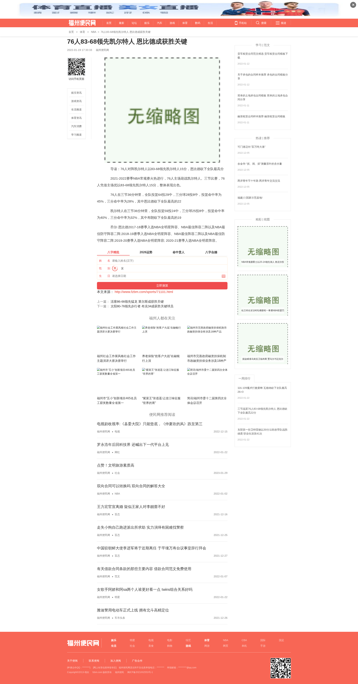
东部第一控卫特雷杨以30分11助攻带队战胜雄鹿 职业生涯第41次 (263, 431)
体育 (185, 22)
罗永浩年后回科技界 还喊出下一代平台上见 (133, 445)
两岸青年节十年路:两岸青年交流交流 (259, 180)
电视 (117, 431)
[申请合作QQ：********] (78, 667)
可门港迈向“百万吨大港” (252, 146)
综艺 (188, 640)
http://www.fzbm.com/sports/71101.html (144, 292)
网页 (225, 645)
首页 (109, 22)
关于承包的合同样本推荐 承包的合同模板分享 (263, 76)
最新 (121, 22)
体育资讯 (76, 117)
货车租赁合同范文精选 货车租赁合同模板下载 (263, 55)
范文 (117, 576)
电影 (169, 640)
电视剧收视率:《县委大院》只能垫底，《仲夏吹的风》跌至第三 (149, 424)
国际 (263, 640)
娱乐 (147, 22)
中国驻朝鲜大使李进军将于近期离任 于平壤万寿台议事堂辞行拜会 (151, 548)
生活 (210, 22)
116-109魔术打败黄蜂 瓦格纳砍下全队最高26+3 (262, 389)
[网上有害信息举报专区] (105, 667)
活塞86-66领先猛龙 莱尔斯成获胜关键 (137, 301)
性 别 (104, 268)
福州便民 (119, 672)
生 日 (104, 275)
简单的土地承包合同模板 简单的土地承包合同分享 (263, 97)
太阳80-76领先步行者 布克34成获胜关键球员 (142, 306)
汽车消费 (76, 126)
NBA (93, 31)
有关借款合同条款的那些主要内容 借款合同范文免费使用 (144, 569)
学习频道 (76, 134)
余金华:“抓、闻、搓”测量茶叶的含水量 (260, 163)
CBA (244, 640)
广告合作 (137, 660)
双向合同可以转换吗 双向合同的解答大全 (131, 486)
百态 (117, 514)
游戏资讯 (76, 101)
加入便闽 (115, 660)
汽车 (159, 22)
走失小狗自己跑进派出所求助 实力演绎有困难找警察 (140, 527)
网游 (207, 645)
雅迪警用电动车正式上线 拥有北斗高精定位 (133, 610)
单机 (244, 645)
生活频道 (76, 109)
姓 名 (104, 260)
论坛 (134, 22)
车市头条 (120, 617)
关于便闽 (72, 660)
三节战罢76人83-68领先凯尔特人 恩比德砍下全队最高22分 (262, 410)
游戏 (172, 22)
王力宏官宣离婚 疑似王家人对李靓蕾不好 (131, 507)
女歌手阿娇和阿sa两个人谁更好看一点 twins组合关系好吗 (144, 589)
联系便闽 (94, 660)
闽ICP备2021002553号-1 (140, 672)
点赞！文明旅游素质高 (115, 465)
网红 (117, 452)
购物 (169, 645)
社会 (117, 472)
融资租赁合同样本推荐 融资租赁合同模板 (261, 116)
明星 (117, 597)
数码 (197, 22)
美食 (151, 645)
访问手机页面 (76, 78)
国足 (281, 640)
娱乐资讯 (76, 92)
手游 (263, 645)
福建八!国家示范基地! (250, 197)
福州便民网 (78, 23)
